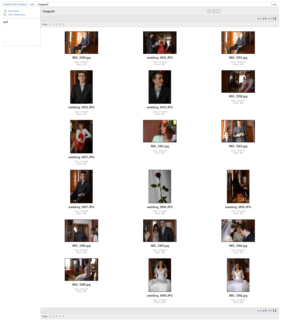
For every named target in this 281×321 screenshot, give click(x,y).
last (270, 18)
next (259, 18)
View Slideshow (16, 14)
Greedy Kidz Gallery (15, 4)
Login (274, 4)
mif (32, 4)
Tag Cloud (13, 11)
